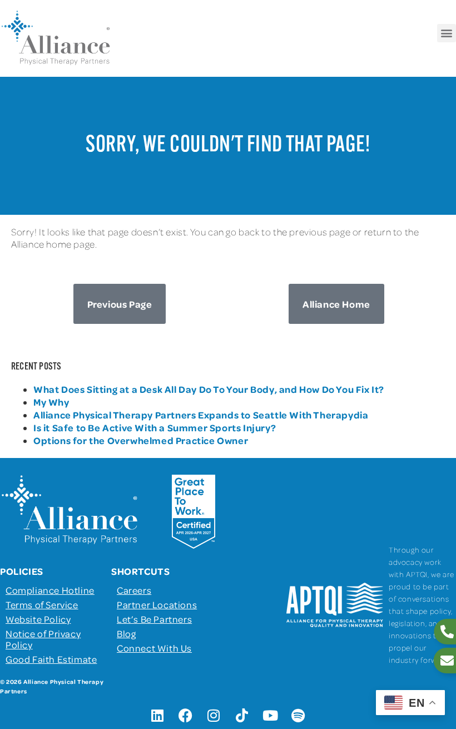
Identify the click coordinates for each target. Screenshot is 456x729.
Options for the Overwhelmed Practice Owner (140, 440)
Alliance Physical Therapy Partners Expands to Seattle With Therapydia (200, 414)
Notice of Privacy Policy (43, 639)
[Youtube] (270, 715)
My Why (51, 402)
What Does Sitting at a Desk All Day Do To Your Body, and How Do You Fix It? (208, 389)
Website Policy (38, 619)
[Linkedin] (157, 715)
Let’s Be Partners (154, 619)
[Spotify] (299, 715)
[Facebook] (186, 715)
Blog (126, 633)
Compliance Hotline (50, 590)
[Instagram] (214, 715)
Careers (134, 590)
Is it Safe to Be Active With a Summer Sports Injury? (154, 427)
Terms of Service (42, 604)
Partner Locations (157, 604)
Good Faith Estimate (51, 659)
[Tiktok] (242, 715)
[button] (446, 33)
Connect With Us (154, 648)
